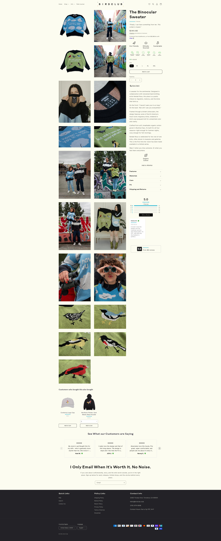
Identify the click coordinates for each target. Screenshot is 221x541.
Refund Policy (98, 501)
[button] (66, 4)
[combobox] (89, 421)
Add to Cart (67, 425)
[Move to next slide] (159, 448)
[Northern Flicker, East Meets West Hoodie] (89, 402)
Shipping (131, 33)
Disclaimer (97, 513)
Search (61, 501)
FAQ (60, 497)
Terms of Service (99, 510)
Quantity (131, 76)
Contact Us (62, 504)
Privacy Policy (98, 507)
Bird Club (65, 534)
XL (148, 66)
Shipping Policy (99, 497)
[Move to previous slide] (61, 448)
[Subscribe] (124, 483)
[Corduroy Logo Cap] (68, 402)
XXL (154, 66)
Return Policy (98, 504)
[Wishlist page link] (149, 4)
